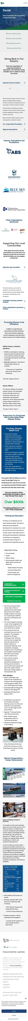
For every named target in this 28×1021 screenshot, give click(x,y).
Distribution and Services (13, 977)
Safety (5, 982)
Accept (14, 1011)
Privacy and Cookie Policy (13, 1018)
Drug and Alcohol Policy (14, 48)
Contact (6, 987)
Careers (6, 985)
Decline (14, 1015)
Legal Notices (21, 952)
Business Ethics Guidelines (14, 38)
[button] (26, 998)
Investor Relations (11, 979)
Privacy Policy (13, 1005)
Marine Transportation (12, 974)
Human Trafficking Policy (14, 33)
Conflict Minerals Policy (13, 43)
